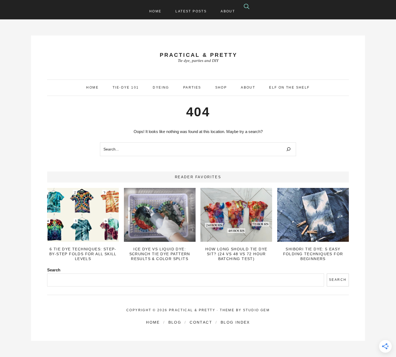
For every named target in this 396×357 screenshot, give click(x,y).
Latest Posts (191, 11)
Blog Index (235, 322)
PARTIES (192, 87)
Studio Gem (256, 310)
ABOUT (248, 87)
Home (155, 11)
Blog (175, 322)
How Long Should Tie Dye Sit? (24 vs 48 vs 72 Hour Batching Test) (236, 254)
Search (53, 270)
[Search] (288, 149)
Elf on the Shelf (289, 87)
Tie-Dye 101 (126, 87)
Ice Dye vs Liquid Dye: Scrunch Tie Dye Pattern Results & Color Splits (159, 254)
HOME (92, 87)
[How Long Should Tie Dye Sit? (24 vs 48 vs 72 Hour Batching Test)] (236, 215)
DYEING (161, 87)
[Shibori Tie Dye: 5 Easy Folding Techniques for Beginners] (313, 215)
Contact (201, 322)
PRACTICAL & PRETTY (198, 55)
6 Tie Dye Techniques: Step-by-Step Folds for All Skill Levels (83, 254)
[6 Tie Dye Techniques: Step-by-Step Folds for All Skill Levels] (83, 215)
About (228, 11)
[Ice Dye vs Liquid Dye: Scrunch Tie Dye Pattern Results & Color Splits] (160, 215)
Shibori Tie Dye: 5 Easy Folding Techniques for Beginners (313, 254)
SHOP (221, 87)
